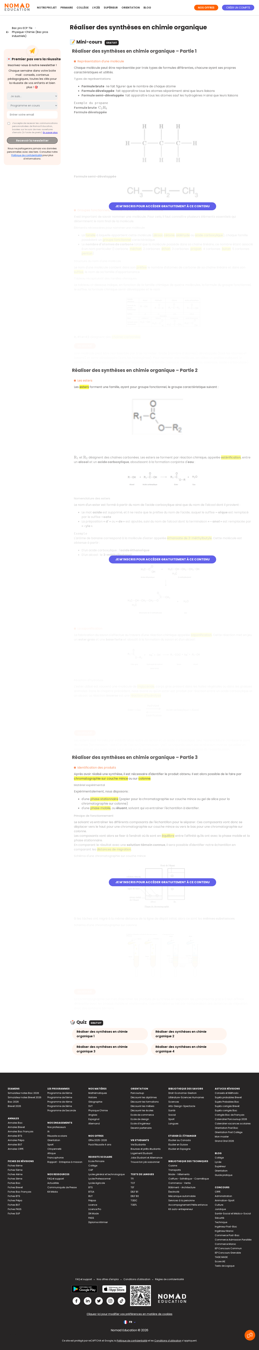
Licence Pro (94, 1209)
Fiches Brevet (15, 1187)
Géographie (95, 1101)
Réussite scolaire (57, 1135)
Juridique (220, 1209)
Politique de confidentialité (26, 155)
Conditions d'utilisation (136, 1279)
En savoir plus (50, 132)
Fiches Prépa (15, 1200)
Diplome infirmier (98, 1222)
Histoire (92, 1097)
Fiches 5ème (15, 1170)
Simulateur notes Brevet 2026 (24, 1097)
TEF (132, 1187)
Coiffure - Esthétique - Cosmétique (188, 1178)
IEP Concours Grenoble (228, 1252)
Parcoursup (137, 1093)
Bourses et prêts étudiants (146, 1149)
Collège (83, 7)
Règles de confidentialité (169, 1279)
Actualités (53, 1183)
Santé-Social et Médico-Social (233, 1213)
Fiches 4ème (15, 1174)
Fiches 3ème (15, 1178)
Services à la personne (181, 1200)
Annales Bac (15, 1122)
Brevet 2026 (14, 1106)
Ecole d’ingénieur (140, 1123)
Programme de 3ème (59, 1106)
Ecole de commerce (142, 1114)
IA (48, 1131)
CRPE (218, 1191)
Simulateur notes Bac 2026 (23, 1093)
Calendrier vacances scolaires (233, 1123)
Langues (173, 1123)
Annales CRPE (16, 1149)
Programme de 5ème (59, 1097)
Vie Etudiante (138, 1144)
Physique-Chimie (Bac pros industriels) (30, 34)
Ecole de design (140, 1119)
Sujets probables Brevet (228, 1097)
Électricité (173, 1191)
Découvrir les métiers (142, 1106)
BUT (90, 1196)
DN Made (93, 1213)
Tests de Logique (224, 1265)
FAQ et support (55, 1178)
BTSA (91, 1191)
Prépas (92, 1200)
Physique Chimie (98, 1110)
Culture (219, 1204)
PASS (91, 1217)
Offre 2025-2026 (97, 1140)
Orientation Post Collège (228, 1132)
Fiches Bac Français (19, 1191)
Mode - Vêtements (179, 1174)
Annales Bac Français (20, 1131)
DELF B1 (134, 1191)
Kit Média (52, 1191)
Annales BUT (15, 1144)
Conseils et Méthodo (226, 1093)
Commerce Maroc (225, 1244)
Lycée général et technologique (106, 1174)
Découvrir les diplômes (144, 1097)
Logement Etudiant (141, 1153)
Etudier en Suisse (178, 1144)
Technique (221, 1222)
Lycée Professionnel (99, 1178)
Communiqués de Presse (62, 1187)
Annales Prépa (16, 1140)
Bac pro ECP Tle (22, 28)
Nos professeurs (56, 1127)
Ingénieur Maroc (224, 1231)
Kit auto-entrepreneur (180, 1209)
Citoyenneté (54, 1149)
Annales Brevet (16, 1127)
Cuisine (172, 1165)
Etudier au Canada (179, 1140)
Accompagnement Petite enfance (187, 1204)
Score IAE (220, 1261)
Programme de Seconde (61, 1110)
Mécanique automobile (181, 1196)
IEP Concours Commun (228, 1248)
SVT (90, 1106)
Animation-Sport (224, 1200)
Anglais (92, 1114)
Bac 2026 (13, 1101)
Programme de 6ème (59, 1093)
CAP (90, 1170)
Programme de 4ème (59, 1101)
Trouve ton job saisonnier (145, 1162)
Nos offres (206, 7)
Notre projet (47, 7)
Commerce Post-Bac (227, 1235)
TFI (132, 1178)
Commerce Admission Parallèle (233, 1239)
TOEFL (134, 1204)
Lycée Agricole (96, 1183)
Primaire (66, 7)
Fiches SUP (14, 1213)
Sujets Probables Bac (227, 1101)
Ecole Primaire (96, 1161)
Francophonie (55, 1157)
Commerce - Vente (179, 1183)
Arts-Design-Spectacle (181, 1106)
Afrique (51, 1153)
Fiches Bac (14, 1183)
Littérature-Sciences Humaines (186, 1097)
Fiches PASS (14, 1209)
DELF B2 (135, 1196)
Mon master (222, 1136)
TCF (133, 1183)
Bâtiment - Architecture (181, 1187)
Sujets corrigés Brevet (227, 1106)
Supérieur (111, 7)
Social (172, 1114)
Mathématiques (97, 1093)
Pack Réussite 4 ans (99, 1144)
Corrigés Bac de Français (229, 1114)
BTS (90, 1187)
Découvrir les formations (145, 1101)
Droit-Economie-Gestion (182, 1093)
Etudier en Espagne (179, 1149)
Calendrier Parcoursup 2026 (231, 1119)
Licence (92, 1204)
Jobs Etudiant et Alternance (146, 1157)
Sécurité (219, 1217)
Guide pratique (223, 1175)
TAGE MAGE (221, 1257)
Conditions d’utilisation (167, 1340)
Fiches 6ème (15, 1165)
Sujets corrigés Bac (226, 1110)
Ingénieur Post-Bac (226, 1226)
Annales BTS (15, 1135)
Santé (171, 1110)
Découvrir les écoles (142, 1110)
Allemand (94, 1123)
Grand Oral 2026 (224, 1141)
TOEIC (134, 1200)
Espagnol (93, 1119)
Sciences (173, 1101)
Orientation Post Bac (226, 1127)
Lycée (96, 7)
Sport (50, 1144)
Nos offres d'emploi (108, 1279)
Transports (174, 1170)
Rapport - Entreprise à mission (64, 1162)
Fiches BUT (14, 1204)
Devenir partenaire (141, 1127)
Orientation (131, 7)
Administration (223, 1196)
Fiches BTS (14, 1196)
